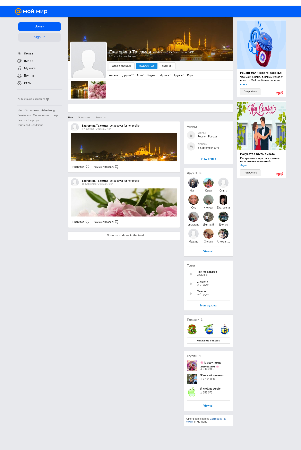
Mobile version (41, 115)
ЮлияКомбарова (208, 190)
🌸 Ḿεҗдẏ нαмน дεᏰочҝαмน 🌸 (210, 364)
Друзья (127, 75)
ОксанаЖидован (208, 241)
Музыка (165, 75)
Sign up (39, 37)
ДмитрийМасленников (208, 224)
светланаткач (193, 224)
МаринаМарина (193, 241)
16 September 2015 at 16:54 (97, 183)
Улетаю (202, 291)
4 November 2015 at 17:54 (96, 128)
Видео (151, 75)
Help (55, 115)
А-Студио (203, 284)
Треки (191, 265)
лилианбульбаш (208, 207)
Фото (139, 75)
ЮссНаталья (193, 207)
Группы (178, 75)
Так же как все (207, 271)
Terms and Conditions (30, 125)
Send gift (167, 65)
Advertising (48, 110)
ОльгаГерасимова (223, 190)
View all (208, 406)
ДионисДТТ (223, 224)
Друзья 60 (194, 173)
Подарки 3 (195, 319)
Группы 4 (194, 356)
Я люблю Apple (210, 388)
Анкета (113, 75)
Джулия (202, 281)
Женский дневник (212, 375)
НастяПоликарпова (193, 190)
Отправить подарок (208, 340)
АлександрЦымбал (223, 241)
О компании (32, 110)
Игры (190, 75)
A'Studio (202, 274)
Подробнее (250, 91)
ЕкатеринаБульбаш (223, 207)
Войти (39, 26)
